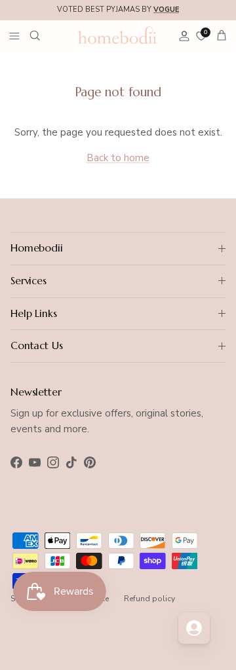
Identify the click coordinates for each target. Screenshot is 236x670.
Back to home (118, 157)
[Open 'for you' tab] (194, 628)
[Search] (43, 35)
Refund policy (149, 598)
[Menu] (14, 35)
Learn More (204, 15)
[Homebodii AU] (117, 34)
